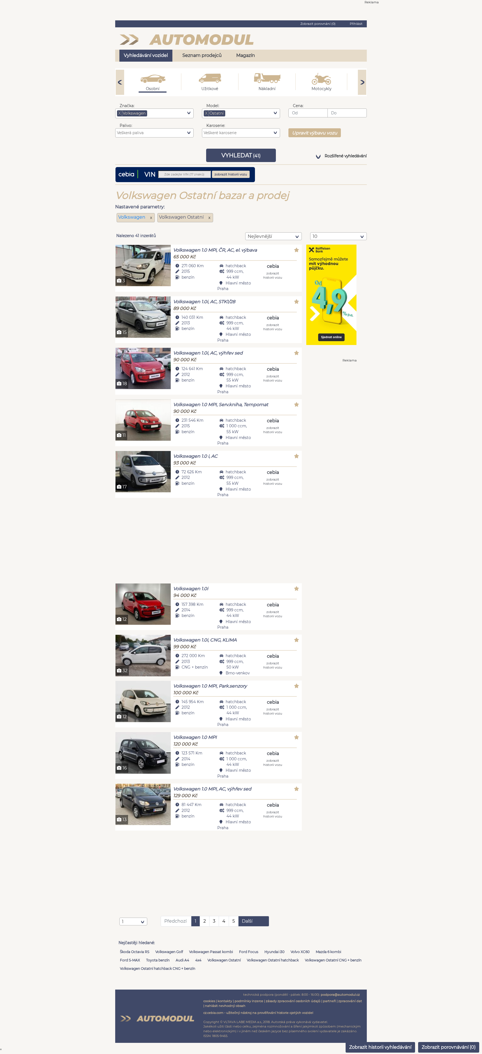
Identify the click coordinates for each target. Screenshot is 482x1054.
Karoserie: (215, 125)
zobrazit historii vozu (231, 174)
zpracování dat (350, 1001)
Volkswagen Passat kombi (211, 952)
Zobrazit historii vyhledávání (380, 1047)
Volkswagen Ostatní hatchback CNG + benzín (157, 968)
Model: (212, 105)
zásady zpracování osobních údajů (293, 1001)
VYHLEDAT (241, 155)
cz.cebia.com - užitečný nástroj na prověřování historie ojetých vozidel (258, 1013)
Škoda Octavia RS (134, 952)
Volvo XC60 (300, 952)
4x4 (198, 960)
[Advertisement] (208, 541)
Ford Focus (248, 952)
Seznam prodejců (202, 55)
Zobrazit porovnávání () (449, 1047)
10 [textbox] (315, 236)
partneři (329, 1001)
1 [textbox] (123, 921)
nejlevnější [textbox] (260, 236)
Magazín (245, 55)
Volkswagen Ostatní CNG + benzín (333, 960)
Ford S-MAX (130, 960)
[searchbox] (157, 113)
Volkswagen (132, 217)
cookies (209, 1001)
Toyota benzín (158, 960)
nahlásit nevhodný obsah (225, 1006)
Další (247, 921)
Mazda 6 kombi (328, 952)
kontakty (225, 1001)
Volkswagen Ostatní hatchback (273, 960)
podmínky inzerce (249, 1001)
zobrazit (272, 275)
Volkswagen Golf (169, 952)
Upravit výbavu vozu (314, 133)
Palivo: (126, 125)
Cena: (298, 105)
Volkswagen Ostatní (224, 960)
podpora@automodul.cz (340, 995)
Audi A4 (182, 960)
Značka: (127, 105)
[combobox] (154, 113)
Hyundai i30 (274, 952)
